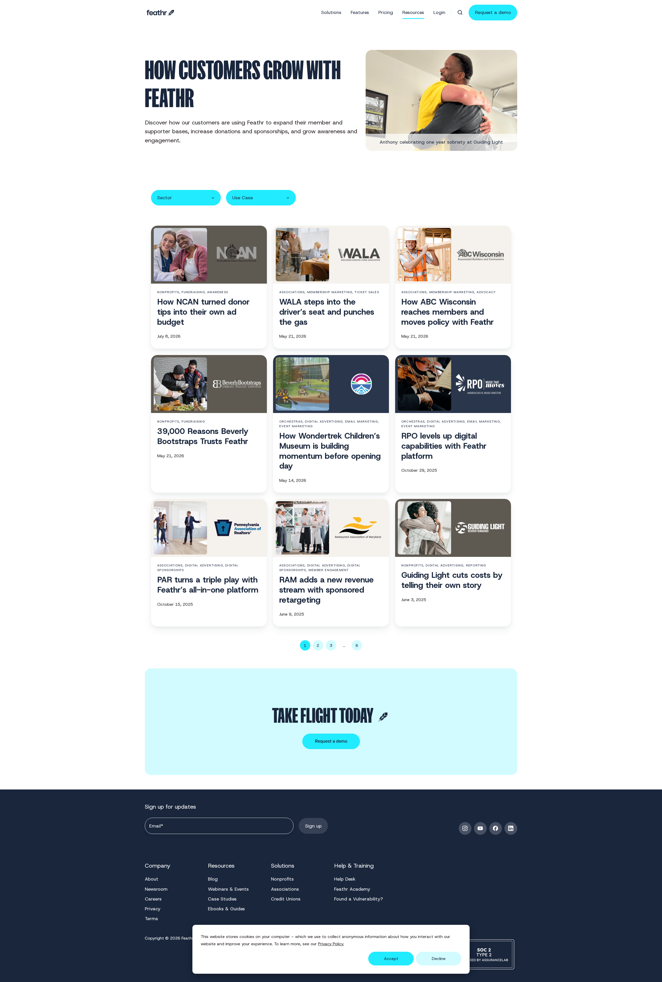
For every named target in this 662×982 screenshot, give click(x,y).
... (344, 645)
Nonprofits (282, 879)
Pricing (385, 12)
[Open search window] (460, 12)
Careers (153, 899)
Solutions (282, 865)
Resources (221, 865)
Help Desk (345, 879)
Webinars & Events (228, 889)
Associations (285, 889)
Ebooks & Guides (226, 909)
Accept (391, 958)
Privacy (153, 909)
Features (360, 12)
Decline (439, 958)
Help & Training (354, 865)
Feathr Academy (352, 889)
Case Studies (222, 899)
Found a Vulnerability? (358, 899)
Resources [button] (413, 12)
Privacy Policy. (331, 944)
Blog (213, 879)
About (151, 879)
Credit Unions (285, 899)
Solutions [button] (331, 12)
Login (439, 12)
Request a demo (493, 12)
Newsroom (156, 889)
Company (157, 865)
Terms (151, 918)
